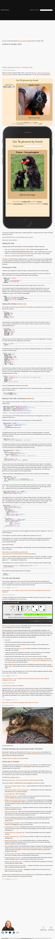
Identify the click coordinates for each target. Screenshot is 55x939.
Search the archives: (34, 9)
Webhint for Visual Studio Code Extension (15, 800)
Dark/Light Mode (18, 847)
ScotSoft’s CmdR (27, 765)
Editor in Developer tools (11, 811)
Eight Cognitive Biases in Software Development (17, 789)
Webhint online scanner (11, 796)
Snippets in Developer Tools (12, 836)
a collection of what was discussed (15, 758)
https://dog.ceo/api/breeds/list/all (13, 255)
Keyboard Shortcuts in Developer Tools (14, 832)
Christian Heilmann (5, 9)
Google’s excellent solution (33, 660)
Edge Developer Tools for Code (13, 869)
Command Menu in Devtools (12, 826)
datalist (12, 293)
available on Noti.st (14, 777)
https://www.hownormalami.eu (9, 685)
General (8, 587)
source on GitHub (16, 237)
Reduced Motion (27, 847)
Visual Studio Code (9, 794)
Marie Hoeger (5, 753)
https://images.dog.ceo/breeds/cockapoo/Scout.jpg (15, 552)
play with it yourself (28, 237)
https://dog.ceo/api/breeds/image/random (15, 249)
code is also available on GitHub (12, 625)
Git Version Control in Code (12, 853)
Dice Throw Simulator (21, 599)
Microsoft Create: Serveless (34, 752)
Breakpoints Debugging (12, 822)
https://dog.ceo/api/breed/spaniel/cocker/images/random (24, 253)
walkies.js (29, 398)
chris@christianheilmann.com (26, 938)
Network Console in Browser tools (13, 861)
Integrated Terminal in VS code (12, 857)
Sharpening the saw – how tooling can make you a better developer (21, 780)
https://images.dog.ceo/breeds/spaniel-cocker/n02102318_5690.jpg (19, 553)
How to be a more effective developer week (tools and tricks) (20, 702)
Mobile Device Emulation (11, 840)
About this (43, 930)
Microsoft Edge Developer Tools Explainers (15, 865)
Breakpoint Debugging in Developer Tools (15, 817)
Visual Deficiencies (38, 847)
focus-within (22, 648)
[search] (53, 10)
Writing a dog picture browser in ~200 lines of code (17, 67)
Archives (51, 930)
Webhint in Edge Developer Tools (13, 807)
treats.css (21, 304)
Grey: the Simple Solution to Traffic (15, 786)
